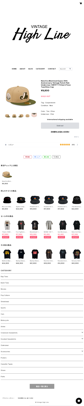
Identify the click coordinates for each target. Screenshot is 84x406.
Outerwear (5, 345)
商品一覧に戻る (42, 386)
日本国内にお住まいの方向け (60, 132)
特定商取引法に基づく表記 (25, 398)
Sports (3, 308)
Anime (3, 326)
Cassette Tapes (7, 364)
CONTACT (52, 69)
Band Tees (5, 283)
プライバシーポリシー (8, 398)
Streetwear (5, 301)
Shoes (3, 370)
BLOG (30, 69)
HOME (14, 69)
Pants (3, 376)
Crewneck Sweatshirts (9, 333)
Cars (2, 314)
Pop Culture (5, 295)
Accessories (5, 351)
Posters (4, 358)
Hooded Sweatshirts (8, 339)
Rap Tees (4, 276)
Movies (3, 289)
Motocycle (5, 320)
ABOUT (22, 69)
